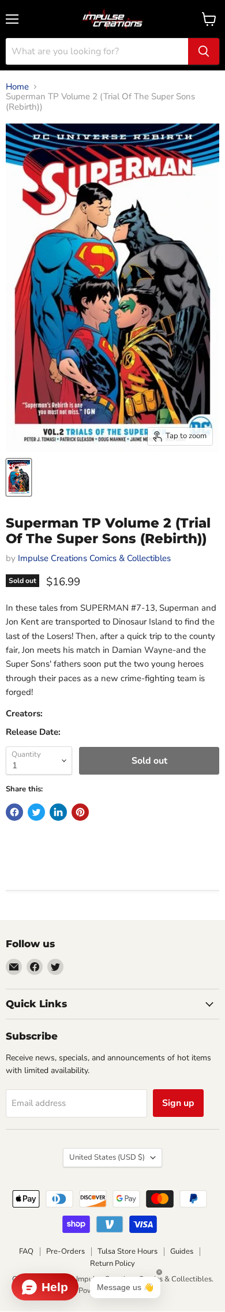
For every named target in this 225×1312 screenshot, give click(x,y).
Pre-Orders (65, 1251)
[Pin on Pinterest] (80, 812)
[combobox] (97, 51)
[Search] (203, 51)
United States (107, 1157)
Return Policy (112, 1263)
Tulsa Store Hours (127, 1251)
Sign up (178, 1103)
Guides (181, 1251)
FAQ (26, 1251)
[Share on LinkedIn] (58, 812)
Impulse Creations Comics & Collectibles (94, 558)
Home (17, 87)
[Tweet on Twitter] (36, 812)
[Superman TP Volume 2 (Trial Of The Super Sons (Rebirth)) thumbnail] (18, 477)
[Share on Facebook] (14, 812)
